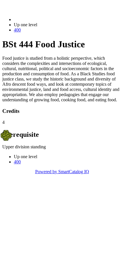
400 (17, 29)
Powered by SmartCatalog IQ (62, 171)
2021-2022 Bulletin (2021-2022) (43, 19)
